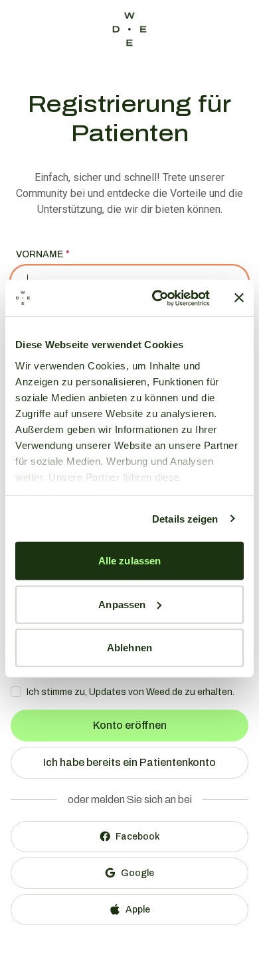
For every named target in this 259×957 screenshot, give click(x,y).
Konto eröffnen (130, 725)
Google (137, 873)
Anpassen (121, 603)
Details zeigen (185, 518)
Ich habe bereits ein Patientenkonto (129, 762)
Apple (138, 910)
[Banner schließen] (239, 297)
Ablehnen (129, 647)
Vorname (39, 254)
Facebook (138, 837)
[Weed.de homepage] (129, 29)
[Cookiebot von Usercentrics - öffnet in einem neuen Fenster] (157, 297)
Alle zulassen (129, 560)
